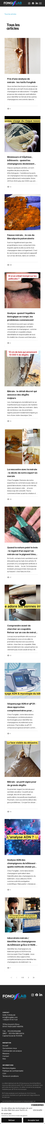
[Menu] (40, 3)
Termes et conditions (11, 1076)
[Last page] (34, 978)
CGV (4, 1073)
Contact (6, 1056)
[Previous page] (17, 978)
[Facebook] (33, 3)
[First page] (11, 978)
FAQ (4, 1059)
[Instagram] (29, 3)
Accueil (5, 1046)
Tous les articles (10, 14)
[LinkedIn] (36, 3)
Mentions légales (9, 1068)
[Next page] (28, 978)
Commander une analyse (12, 1051)
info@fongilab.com (10, 1017)
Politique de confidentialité (13, 1071)
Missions (6, 1053)
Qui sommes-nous (10, 1048)
